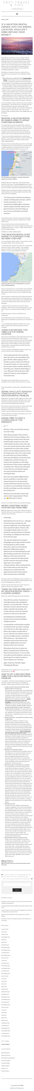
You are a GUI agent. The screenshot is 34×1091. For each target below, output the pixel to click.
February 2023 (5, 991)
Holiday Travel (10, 861)
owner (14, 863)
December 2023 (5, 965)
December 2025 (5, 937)
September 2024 (5, 955)
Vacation (28, 863)
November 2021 (5, 1030)
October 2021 (5, 1033)
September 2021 (5, 1036)
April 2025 (4, 942)
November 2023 (5, 968)
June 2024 (4, 960)
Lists (5, 863)
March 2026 (4, 934)
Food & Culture (5, 1044)
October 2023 (5, 971)
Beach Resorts (5, 1052)
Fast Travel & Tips (17, 4)
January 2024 (5, 963)
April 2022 (4, 1017)
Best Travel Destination (8, 1058)
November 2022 (5, 999)
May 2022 (3, 1015)
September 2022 (5, 1004)
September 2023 (5, 973)
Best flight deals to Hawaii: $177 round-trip (16, 879)
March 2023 (4, 989)
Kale (22, 1085)
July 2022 (3, 1010)
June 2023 (4, 981)
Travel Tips (4, 1068)
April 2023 (4, 986)
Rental (20, 863)
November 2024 (5, 950)
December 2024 (5, 947)
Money (11, 863)
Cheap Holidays (5, 1060)
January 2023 (5, 994)
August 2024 (4, 958)
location (8, 863)
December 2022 (5, 997)
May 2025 (3, 939)
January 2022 (5, 1025)
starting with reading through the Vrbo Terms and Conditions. (18, 700)
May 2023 (3, 984)
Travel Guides (5, 1065)
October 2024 (5, 952)
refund (17, 863)
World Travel (5, 1071)
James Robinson (9, 860)
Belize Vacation (5, 1055)
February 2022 (5, 1023)
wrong (5, 864)
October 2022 (5, 1002)
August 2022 (4, 1007)
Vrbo (2, 864)
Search (17, 890)
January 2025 (5, 945)
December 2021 (5, 1028)
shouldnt (24, 863)
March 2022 (4, 1020)
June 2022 (4, 1012)
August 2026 (4, 929)
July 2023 (3, 978)
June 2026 (4, 932)
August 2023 (4, 976)
